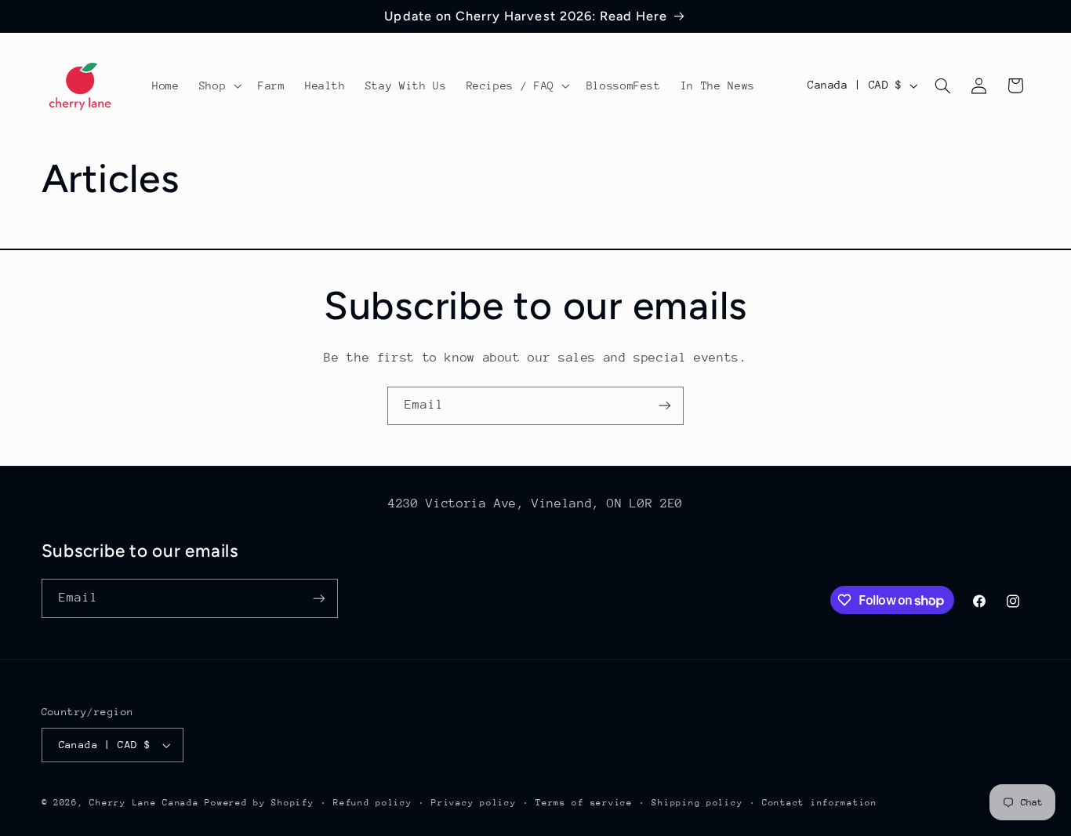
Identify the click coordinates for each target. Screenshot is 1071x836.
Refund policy (372, 803)
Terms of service (584, 803)
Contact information (819, 803)
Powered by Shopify (259, 803)
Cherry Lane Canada (143, 803)
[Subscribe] (665, 406)
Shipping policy (697, 803)
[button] (218, 85)
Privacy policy (473, 803)
